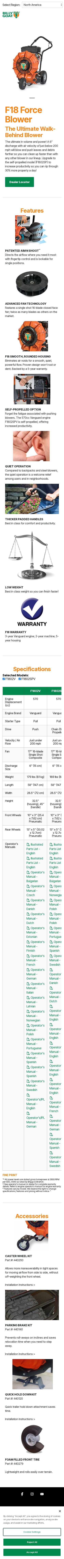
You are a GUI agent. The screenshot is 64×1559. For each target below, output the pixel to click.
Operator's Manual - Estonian (35, 932)
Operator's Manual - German (35, 974)
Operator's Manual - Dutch (35, 918)
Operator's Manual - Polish (35, 1030)
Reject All (32, 1542)
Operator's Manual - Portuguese (35, 1043)
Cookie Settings (32, 1531)
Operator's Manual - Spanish (35, 1057)
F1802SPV (28, 679)
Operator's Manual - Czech (35, 890)
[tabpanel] (32, 63)
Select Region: (11, 4)
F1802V (10, 679)
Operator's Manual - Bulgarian (35, 876)
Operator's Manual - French (35, 960)
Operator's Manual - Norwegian (35, 1016)
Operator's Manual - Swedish (35, 1085)
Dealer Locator (19, 182)
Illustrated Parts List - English (34, 849)
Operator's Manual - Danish (35, 904)
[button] (58, 13)
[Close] (60, 1511)
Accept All (31, 1552)
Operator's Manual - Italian (35, 988)
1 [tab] (31, 99)
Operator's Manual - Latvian (35, 1002)
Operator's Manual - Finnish (35, 946)
